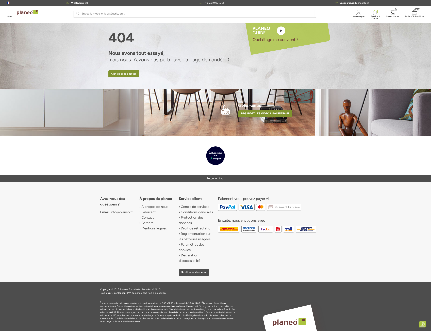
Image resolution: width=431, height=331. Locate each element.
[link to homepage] (27, 12)
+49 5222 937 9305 (214, 3)
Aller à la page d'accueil (123, 73)
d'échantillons (354, 3)
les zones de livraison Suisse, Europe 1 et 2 (178, 306)
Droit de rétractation (196, 228)
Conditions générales (197, 212)
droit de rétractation (171, 318)
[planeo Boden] (289, 322)
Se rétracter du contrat (194, 272)
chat (79, 3)
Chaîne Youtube (249, 105)
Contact (147, 217)
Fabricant (148, 212)
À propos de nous (154, 207)
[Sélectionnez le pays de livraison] (8, 3)
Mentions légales (154, 228)
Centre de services (195, 207)
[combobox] (197, 13)
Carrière (147, 223)
